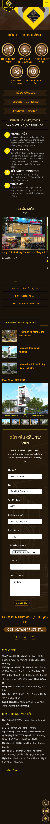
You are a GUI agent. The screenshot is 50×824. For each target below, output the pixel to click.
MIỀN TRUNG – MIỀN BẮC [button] (18, 714)
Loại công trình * (15, 515)
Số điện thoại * (15, 500)
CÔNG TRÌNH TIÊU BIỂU (25, 111)
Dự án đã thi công (8, 258)
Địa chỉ (11, 485)
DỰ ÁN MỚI (25, 209)
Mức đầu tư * (14, 530)
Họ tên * (12, 470)
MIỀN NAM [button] (10, 650)
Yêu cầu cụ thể (16, 575)
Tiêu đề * (14, 560)
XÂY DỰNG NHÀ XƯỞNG (25, 60)
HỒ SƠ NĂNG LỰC (25, 93)
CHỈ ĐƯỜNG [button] (11, 771)
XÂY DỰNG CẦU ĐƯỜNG (16, 82)
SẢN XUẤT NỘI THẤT (33, 82)
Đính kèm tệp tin (18, 545)
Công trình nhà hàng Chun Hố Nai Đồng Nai (23, 252)
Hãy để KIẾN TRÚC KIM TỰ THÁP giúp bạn (25, 619)
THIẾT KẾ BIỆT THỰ (42, 60)
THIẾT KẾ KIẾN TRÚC (8, 60)
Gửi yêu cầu (21, 603)
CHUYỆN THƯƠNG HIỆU (26, 102)
